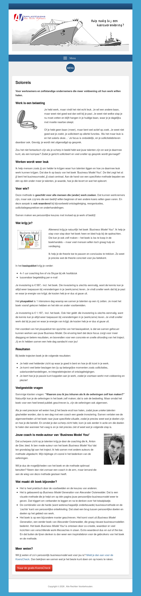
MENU (70, 68)
